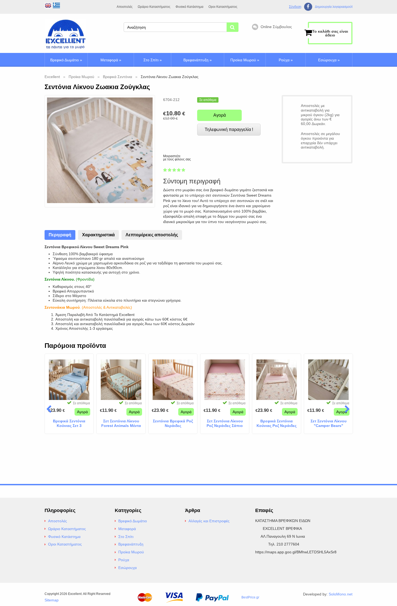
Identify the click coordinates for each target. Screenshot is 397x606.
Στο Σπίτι (152, 60)
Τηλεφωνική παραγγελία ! (229, 129)
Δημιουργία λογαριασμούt (333, 7)
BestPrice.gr (250, 597)
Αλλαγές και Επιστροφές (209, 521)
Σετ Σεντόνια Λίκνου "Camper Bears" (328, 423)
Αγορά (219, 115)
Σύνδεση (295, 7)
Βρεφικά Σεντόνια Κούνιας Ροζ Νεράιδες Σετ (277, 423)
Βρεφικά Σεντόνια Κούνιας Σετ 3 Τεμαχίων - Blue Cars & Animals (69, 423)
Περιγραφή (60, 235)
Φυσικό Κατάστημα (189, 7)
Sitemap (52, 600)
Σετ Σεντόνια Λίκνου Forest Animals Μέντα (121, 423)
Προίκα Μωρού (244, 60)
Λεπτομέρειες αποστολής (152, 235)
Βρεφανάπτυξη (197, 60)
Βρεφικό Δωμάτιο (66, 60)
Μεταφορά (110, 60)
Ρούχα (286, 60)
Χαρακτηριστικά (98, 235)
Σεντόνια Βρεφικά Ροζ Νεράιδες (173, 423)
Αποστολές (125, 7)
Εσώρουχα (329, 60)
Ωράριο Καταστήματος (154, 7)
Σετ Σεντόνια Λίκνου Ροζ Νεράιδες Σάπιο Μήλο (225, 423)
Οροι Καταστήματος (222, 7)
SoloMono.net (340, 594)
